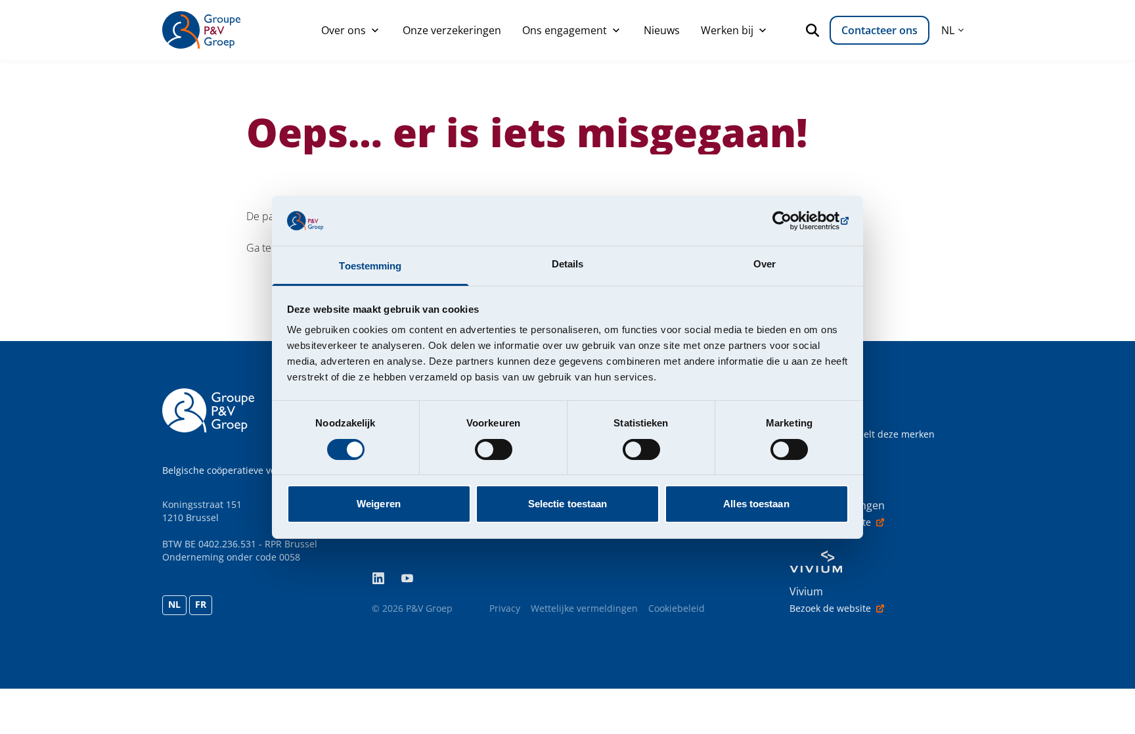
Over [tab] (764, 263)
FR (200, 604)
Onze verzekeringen (452, 30)
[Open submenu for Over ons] (375, 30)
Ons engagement (564, 30)
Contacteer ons (879, 30)
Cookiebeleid (676, 608)
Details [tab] (568, 263)
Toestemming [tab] (370, 265)
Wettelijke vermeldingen (584, 608)
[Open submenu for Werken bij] (762, 30)
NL (174, 604)
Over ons (343, 30)
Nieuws (662, 30)
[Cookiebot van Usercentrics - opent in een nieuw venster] (791, 221)
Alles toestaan (756, 503)
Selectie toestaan (568, 503)
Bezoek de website (830, 522)
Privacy (504, 608)
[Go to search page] (815, 30)
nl (947, 30)
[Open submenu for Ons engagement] (616, 30)
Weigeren (379, 503)
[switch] (493, 449)
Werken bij (727, 30)
